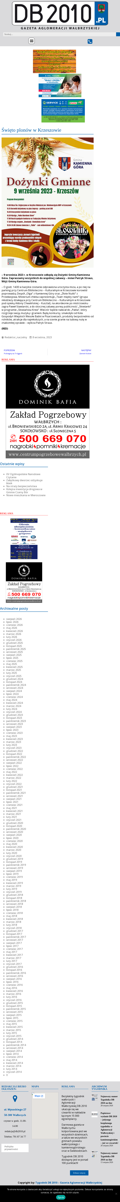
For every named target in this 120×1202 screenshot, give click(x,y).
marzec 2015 (13, 1030)
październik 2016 (16, 973)
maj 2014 (11, 1060)
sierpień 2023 (14, 727)
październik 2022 (16, 757)
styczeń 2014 (14, 1072)
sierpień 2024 (14, 691)
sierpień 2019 (14, 871)
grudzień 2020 (14, 823)
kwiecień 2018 (14, 919)
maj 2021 (11, 808)
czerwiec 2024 (14, 697)
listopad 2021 (14, 790)
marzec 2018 (13, 922)
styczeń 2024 (14, 712)
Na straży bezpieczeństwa (21, 486)
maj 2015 (11, 1024)
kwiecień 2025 (14, 667)
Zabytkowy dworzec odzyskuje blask (24, 482)
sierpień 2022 (14, 763)
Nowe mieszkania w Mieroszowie (25, 495)
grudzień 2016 (14, 967)
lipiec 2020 (12, 838)
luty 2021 (11, 817)
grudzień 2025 (14, 643)
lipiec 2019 (12, 874)
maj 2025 (11, 664)
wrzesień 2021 (14, 796)
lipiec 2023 (12, 730)
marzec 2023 (13, 742)
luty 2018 (11, 925)
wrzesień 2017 (14, 940)
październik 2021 (16, 793)
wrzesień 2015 (14, 1012)
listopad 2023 (14, 718)
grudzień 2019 (14, 859)
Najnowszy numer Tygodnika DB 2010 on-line (109, 1099)
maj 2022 (11, 772)
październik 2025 (16, 649)
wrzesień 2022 (14, 760)
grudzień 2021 (14, 787)
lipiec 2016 (12, 982)
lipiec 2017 (12, 946)
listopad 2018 (14, 898)
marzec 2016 (13, 994)
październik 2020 (16, 829)
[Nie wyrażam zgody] (116, 1193)
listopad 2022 (14, 754)
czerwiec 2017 (14, 949)
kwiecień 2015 (14, 1027)
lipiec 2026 (12, 622)
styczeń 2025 (14, 676)
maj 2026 (11, 628)
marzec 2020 (13, 850)
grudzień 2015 (14, 1003)
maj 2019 (11, 880)
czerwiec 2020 (14, 841)
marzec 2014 (13, 1066)
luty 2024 (11, 709)
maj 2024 (11, 700)
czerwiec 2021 (14, 805)
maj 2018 (11, 916)
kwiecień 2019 (14, 883)
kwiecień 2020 (14, 847)
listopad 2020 (14, 826)
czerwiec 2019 (14, 877)
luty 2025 (11, 673)
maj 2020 (11, 844)
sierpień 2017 (14, 943)
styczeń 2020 (14, 856)
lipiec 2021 (12, 802)
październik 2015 (16, 1009)
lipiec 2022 (12, 766)
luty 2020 (11, 853)
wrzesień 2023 (14, 724)
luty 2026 (11, 637)
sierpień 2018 (14, 907)
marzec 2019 (13, 886)
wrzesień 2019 (14, 868)
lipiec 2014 (12, 1054)
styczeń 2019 (14, 892)
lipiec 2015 (12, 1018)
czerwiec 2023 (14, 733)
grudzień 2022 (14, 751)
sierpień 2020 (14, 835)
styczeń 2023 (14, 748)
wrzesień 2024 (14, 688)
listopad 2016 (14, 970)
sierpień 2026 (14, 619)
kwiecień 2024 (14, 703)
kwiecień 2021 (14, 811)
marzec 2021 (13, 814)
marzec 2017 (13, 958)
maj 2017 (11, 952)
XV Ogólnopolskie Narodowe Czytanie (23, 475)
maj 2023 (11, 736)
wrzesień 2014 (14, 1048)
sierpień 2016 (14, 979)
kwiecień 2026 (14, 631)
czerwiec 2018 (14, 913)
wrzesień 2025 (14, 652)
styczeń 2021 (14, 820)
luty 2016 (11, 997)
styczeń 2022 (14, 784)
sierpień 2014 (14, 1051)
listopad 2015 (14, 1006)
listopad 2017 (14, 934)
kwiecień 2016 (14, 991)
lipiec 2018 (12, 910)
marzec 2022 (13, 778)
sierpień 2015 (14, 1015)
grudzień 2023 (14, 715)
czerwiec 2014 (14, 1057)
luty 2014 (11, 1069)
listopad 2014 (14, 1042)
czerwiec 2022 (14, 769)
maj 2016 (11, 988)
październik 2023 (16, 721)
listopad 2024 (14, 682)
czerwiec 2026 (14, 625)
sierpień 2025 (14, 655)
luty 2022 (11, 781)
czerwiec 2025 (14, 661)
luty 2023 (11, 745)
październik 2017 (16, 937)
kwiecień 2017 (14, 955)
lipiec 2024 (12, 694)
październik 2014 (16, 1045)
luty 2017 (11, 961)
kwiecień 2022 (14, 775)
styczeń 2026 (14, 640)
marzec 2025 (13, 670)
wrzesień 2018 (14, 904)
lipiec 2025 (12, 658)
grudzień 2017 (14, 931)
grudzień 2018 (14, 895)
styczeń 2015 (14, 1036)
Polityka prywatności (11, 1148)
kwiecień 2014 (14, 1063)
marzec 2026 (13, 634)
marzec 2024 (13, 706)
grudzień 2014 (14, 1039)
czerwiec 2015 (14, 1021)
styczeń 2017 (14, 964)
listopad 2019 (14, 862)
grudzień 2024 (14, 679)
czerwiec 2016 (14, 985)
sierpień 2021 (14, 799)
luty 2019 (11, 889)
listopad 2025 (14, 646)
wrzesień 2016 (14, 976)
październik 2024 (16, 685)
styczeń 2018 (14, 928)
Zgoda (61, 1197)
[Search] (118, 34)
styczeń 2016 (14, 1000)
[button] (31, 41)
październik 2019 (16, 865)
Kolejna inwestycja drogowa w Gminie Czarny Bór (24, 490)
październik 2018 (16, 901)
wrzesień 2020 (14, 832)
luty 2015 (11, 1033)
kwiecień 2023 (14, 739)
